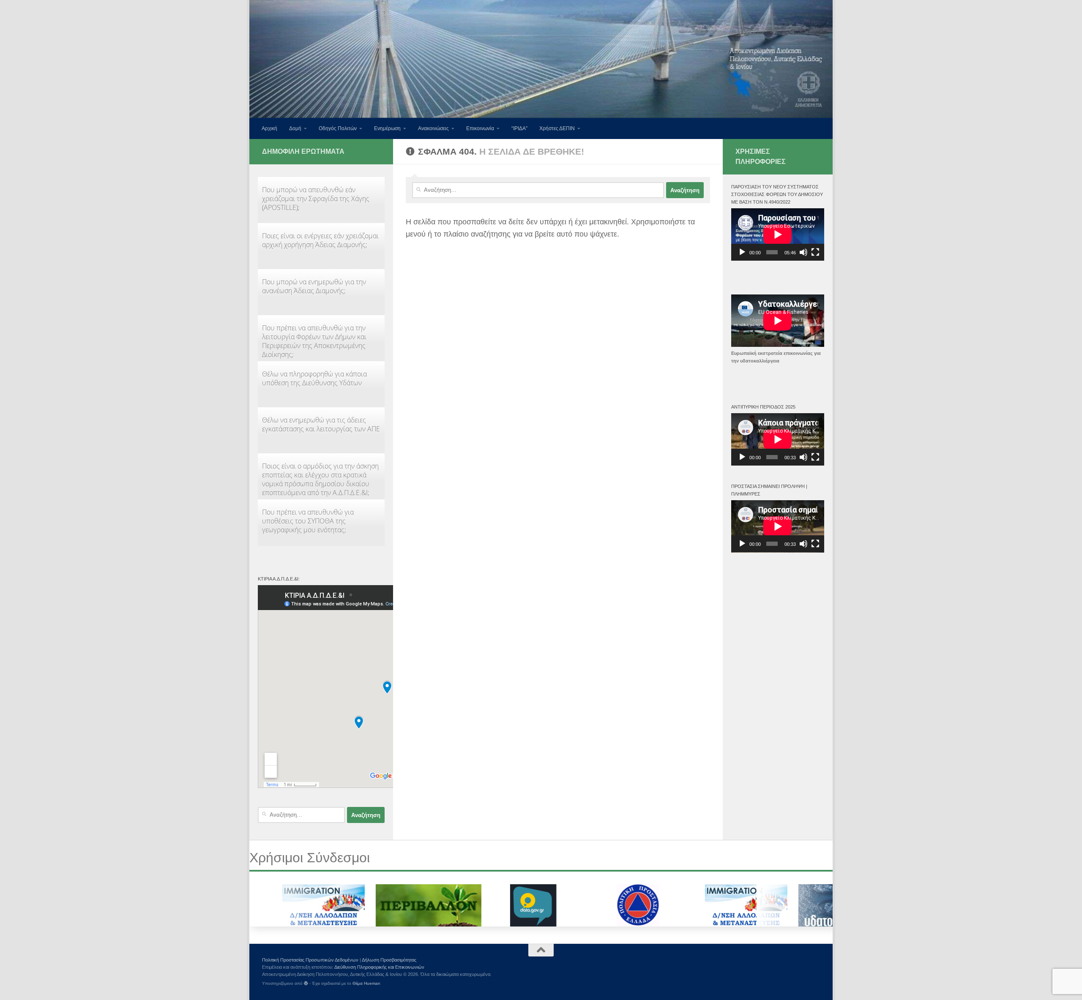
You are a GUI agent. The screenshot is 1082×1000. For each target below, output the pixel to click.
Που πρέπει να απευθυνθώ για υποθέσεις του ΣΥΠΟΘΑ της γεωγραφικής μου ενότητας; (308, 520)
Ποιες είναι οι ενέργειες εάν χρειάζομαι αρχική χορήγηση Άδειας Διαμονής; (320, 240)
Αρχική (269, 128)
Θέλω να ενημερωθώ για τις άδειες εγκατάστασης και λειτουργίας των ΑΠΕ (321, 424)
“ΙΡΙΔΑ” (519, 128)
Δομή (295, 128)
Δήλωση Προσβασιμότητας (389, 959)
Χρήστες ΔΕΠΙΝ (557, 128)
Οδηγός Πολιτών (338, 128)
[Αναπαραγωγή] (742, 252)
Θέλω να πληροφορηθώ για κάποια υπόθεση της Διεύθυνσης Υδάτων (314, 378)
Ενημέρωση (387, 128)
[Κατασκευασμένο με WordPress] (306, 983)
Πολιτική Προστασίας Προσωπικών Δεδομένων (310, 959)
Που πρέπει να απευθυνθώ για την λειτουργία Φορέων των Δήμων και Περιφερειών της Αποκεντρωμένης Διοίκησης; (314, 341)
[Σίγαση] (803, 252)
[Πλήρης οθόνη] (815, 252)
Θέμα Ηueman (366, 983)
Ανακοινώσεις (433, 128)
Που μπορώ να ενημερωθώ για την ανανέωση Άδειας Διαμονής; (314, 286)
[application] (777, 234)
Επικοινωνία (480, 128)
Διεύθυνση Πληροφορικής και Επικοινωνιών (379, 967)
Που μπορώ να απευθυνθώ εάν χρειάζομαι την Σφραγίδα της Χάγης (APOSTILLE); (315, 198)
